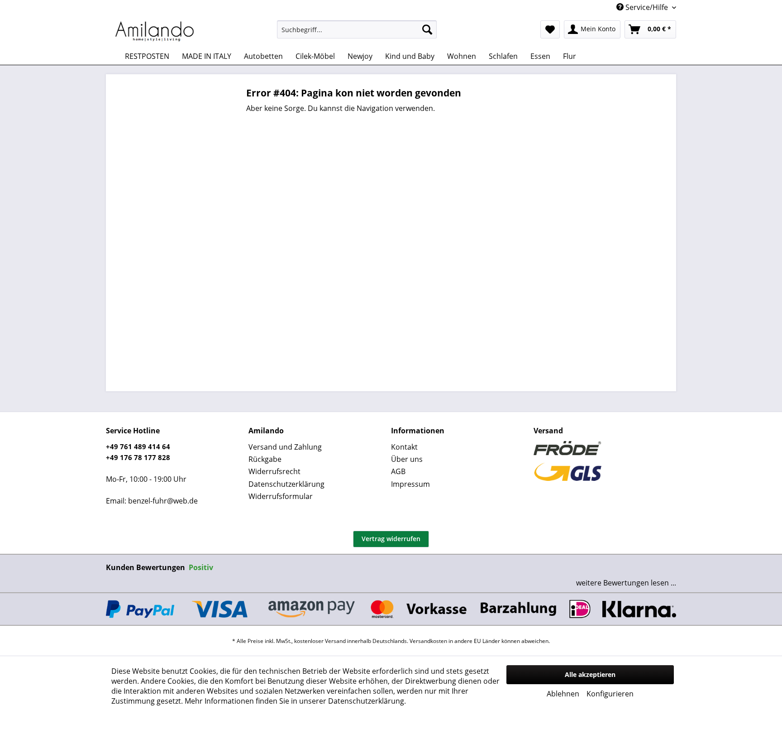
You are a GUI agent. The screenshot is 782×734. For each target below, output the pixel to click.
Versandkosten (428, 641)
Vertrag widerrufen (391, 538)
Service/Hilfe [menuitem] (647, 7)
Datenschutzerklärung (286, 484)
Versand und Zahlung (285, 447)
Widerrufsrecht (274, 471)
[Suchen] (427, 29)
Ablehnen (563, 694)
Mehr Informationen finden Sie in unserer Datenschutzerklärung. (295, 701)
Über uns (407, 459)
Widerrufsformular (280, 496)
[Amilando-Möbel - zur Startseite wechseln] (154, 31)
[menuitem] (357, 29)
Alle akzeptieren (590, 674)
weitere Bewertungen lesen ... (626, 583)
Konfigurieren (610, 694)
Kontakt (404, 447)
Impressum (410, 484)
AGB (398, 471)
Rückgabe (264, 459)
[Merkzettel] (550, 29)
